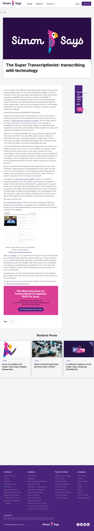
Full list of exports (61, 498)
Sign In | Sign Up (10, 476)
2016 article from (24, 179)
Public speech (82, 481)
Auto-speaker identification (37, 481)
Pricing (6, 478)
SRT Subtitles (60, 489)
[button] (51, 4)
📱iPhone (7, 503)
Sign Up (86, 3)
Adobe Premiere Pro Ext (12, 492)
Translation (32, 478)
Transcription (32, 476)
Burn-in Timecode (34, 498)
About (79, 487)
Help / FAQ (81, 476)
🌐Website (8, 487)
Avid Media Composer (63, 492)
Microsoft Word (60, 487)
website (13, 255)
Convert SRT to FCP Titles (37, 503)
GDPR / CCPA (82, 495)
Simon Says (16, 202)
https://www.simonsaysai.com (20, 252)
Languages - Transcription (37, 487)
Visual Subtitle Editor (35, 492)
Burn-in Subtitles (34, 495)
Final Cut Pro (60, 478)
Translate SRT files (34, 500)
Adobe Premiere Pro (62, 484)
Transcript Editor (34, 484)
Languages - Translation (36, 489)
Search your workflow (63, 476)
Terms (79, 492)
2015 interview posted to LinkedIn (25, 120)
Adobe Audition (61, 495)
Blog (79, 484)
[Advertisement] (47, 406)
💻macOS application (11, 495)
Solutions (7, 481)
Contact (80, 478)
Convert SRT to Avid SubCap (38, 506)
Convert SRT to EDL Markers (38, 509)
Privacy (80, 489)
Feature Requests (83, 498)
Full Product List (10, 484)
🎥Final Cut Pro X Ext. (12, 498)
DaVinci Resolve (12, 489)
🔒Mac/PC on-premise (12, 500)
